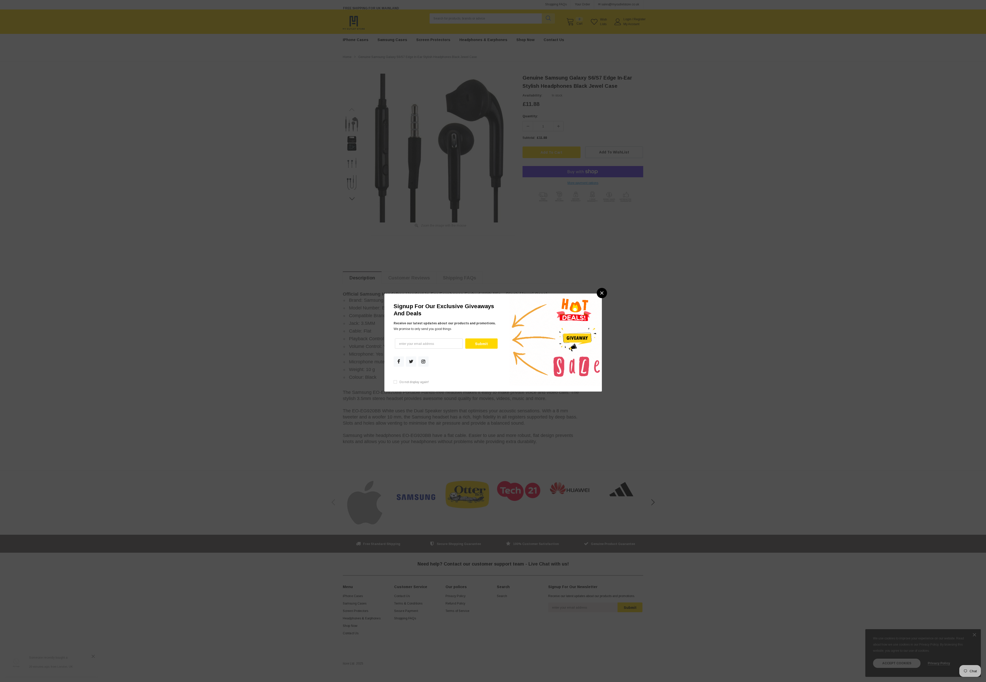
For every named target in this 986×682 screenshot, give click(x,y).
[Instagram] (423, 361)
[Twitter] (411, 361)
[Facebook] (398, 361)
